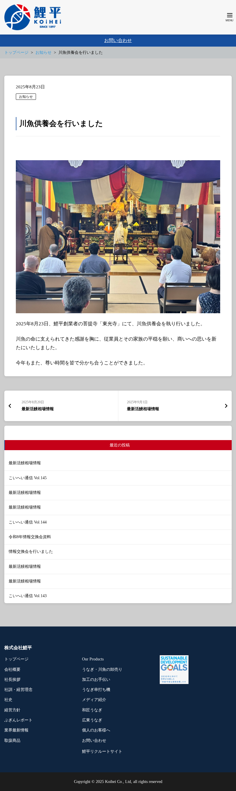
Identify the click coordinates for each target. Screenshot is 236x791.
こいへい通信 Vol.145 (28, 478)
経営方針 (12, 710)
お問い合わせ (118, 40)
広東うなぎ (92, 720)
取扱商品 (12, 740)
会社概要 (12, 669)
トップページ (16, 659)
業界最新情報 (16, 730)
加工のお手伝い (96, 679)
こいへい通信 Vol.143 (28, 596)
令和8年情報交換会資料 (30, 537)
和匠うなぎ (92, 710)
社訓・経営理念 (18, 689)
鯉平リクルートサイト (102, 751)
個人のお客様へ (96, 730)
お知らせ (26, 97)
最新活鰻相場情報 (25, 463)
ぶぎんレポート (18, 720)
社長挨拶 (12, 679)
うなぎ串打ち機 (96, 689)
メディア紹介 (94, 700)
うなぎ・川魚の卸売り (102, 669)
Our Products (93, 659)
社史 (8, 700)
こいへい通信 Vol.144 (28, 522)
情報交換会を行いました (31, 551)
